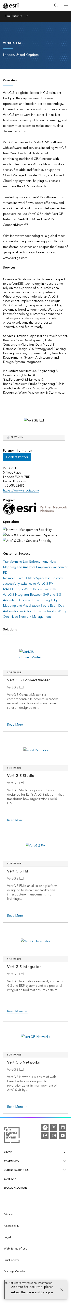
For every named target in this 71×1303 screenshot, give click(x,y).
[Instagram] (53, 1135)
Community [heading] (11, 1161)
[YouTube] (62, 1135)
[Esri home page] (11, 6)
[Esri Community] (45, 1135)
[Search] (56, 5)
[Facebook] (45, 1127)
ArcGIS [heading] (8, 1152)
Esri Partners (13, 16)
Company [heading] (10, 1179)
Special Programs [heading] (15, 1188)
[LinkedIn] (62, 1127)
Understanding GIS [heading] (16, 1170)
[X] (53, 1127)
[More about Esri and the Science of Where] (12, 1136)
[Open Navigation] (66, 5)
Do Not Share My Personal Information (28, 1283)
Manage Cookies (15, 1271)
